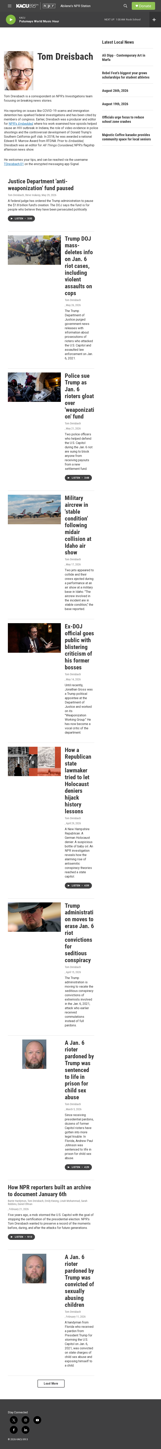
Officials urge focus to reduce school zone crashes (123, 119)
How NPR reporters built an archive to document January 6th (49, 1191)
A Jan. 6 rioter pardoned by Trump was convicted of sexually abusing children (79, 1281)
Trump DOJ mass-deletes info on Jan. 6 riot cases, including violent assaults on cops (79, 265)
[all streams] (155, 19)
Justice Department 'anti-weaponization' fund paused (41, 185)
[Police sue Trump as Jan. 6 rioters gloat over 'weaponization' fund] (34, 387)
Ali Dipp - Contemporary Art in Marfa (123, 57)
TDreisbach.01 (14, 164)
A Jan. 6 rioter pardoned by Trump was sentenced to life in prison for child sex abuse (79, 1070)
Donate (145, 6)
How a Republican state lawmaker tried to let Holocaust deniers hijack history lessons (78, 781)
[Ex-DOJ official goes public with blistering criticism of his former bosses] (34, 638)
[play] (11, 19)
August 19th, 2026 (115, 104)
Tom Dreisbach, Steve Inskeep (24, 195)
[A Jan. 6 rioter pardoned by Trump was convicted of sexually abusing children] (34, 1268)
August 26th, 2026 (115, 91)
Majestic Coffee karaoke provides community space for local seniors (126, 137)
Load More (51, 1383)
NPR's (21, 124)
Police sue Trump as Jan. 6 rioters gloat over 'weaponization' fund (79, 396)
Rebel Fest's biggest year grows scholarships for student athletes (125, 75)
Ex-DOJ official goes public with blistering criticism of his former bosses (79, 647)
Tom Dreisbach (73, 300)
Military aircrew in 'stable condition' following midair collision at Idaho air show (78, 525)
